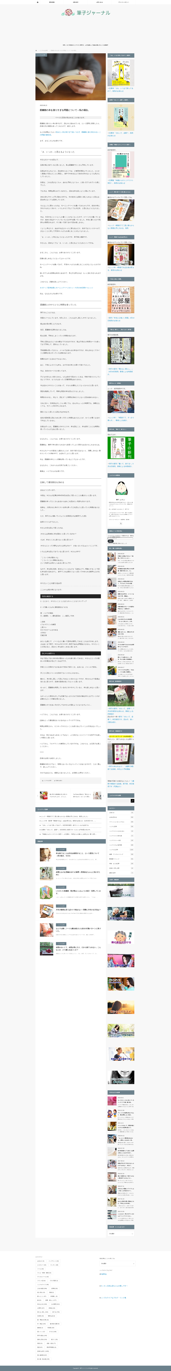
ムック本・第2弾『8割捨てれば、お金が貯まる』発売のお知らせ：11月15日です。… (68, 821)
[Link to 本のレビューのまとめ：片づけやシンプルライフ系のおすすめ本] (121, 1037)
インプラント (54, 1261)
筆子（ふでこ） (121, 499)
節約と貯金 (42, 1339)
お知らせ (121, 812)
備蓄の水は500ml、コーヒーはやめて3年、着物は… (126, 595)
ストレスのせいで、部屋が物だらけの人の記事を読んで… (126, 1126)
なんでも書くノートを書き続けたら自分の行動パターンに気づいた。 (78, 930)
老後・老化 (51, 1343)
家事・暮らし (51, 1300)
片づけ (52, 1331)
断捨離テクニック (121, 859)
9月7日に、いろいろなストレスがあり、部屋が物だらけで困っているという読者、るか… (126, 1131)
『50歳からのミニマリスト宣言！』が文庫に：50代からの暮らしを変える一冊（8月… (69, 834)
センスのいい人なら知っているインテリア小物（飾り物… (126, 1101)
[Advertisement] (85, 29)
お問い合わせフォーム (114, 516)
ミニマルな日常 (41, 55)
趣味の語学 (121, 873)
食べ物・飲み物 (43, 1359)
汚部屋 (50, 1327)
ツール (40, 1269)
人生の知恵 (42, 1288)
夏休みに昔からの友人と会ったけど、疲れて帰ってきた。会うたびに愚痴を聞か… (126, 638)
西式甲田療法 (51, 1347)
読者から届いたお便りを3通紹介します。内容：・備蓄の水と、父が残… (126, 599)
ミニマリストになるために (121, 831)
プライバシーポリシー (123, 2)
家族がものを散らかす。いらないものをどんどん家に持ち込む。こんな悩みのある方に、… (126, 1195)
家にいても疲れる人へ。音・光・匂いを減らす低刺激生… (125, 658)
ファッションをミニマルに (121, 822)
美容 (39, 1343)
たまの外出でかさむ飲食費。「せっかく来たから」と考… (125, 620)
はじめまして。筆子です (123, 509)
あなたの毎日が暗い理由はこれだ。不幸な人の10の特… (126, 1202)
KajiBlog (103, 1274)
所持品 (52, 1308)
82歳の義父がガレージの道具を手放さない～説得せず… (126, 607)
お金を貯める (121, 817)
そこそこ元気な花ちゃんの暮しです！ (114, 1286)
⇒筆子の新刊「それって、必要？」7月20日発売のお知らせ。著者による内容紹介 (121, 711)
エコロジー (41, 1265)
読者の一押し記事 (121, 868)
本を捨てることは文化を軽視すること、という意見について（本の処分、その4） (77, 854)
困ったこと (41, 1296)
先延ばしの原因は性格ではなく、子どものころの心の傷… (125, 582)
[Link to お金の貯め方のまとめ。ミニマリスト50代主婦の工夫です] (121, 920)
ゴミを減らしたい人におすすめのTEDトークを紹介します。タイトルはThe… (126, 676)
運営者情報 (52, 2)
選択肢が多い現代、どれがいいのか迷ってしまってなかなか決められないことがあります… (126, 1144)
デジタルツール (43, 1276)
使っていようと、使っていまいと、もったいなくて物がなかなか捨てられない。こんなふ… (126, 1182)
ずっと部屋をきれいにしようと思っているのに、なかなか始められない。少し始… (126, 651)
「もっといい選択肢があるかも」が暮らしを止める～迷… (125, 1139)
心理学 (40, 1308)
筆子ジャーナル (84, 1368)
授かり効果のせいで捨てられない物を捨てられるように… (126, 1177)
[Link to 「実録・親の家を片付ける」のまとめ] (121, 943)
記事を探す (75, 2)
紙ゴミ (54, 1339)
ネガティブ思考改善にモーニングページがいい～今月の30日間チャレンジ (66, 288)
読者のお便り (59, 780)
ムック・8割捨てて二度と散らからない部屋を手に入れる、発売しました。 (65, 816)
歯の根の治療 (54, 1323)
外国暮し (53, 1296)
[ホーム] (37, 2)
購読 (110, 541)
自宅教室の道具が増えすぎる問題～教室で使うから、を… (126, 569)
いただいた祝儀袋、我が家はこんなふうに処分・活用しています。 (78, 892)
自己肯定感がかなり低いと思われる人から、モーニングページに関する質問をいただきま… (126, 1157)
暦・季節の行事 (43, 1320)
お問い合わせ (99, 2)
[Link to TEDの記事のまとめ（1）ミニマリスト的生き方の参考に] (121, 1060)
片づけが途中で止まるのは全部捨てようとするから (126, 645)
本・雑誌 (41, 1323)
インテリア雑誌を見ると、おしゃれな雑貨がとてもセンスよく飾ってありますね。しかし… (126, 1106)
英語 (39, 1347)
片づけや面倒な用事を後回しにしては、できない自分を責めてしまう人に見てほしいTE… (126, 587)
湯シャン (41, 1331)
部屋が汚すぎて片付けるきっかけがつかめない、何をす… (126, 1164)
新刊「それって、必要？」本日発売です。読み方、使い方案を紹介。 (120, 719)
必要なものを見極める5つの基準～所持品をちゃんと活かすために (78, 873)
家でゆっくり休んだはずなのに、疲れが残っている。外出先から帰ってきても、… (126, 663)
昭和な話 (51, 1316)
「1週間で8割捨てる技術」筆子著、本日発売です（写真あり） (121, 783)
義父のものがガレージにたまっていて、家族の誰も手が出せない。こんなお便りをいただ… (126, 613)
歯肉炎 (40, 1327)
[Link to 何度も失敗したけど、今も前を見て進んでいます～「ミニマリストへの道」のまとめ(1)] (121, 896)
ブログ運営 (54, 1280)
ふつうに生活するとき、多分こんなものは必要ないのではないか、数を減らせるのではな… (126, 1220)
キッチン (54, 1265)
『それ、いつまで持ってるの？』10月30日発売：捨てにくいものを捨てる (65, 825)
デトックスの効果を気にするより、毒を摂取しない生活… (126, 1114)
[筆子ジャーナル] (85, 15)
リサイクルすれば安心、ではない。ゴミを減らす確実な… (126, 671)
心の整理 (55, 1304)
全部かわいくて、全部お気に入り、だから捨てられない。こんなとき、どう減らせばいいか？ (78, 948)
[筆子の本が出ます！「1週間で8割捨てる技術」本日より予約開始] (121, 764)
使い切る (41, 1292)
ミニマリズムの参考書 (121, 845)
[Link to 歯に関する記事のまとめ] (121, 1083)
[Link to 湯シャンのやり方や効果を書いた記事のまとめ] (121, 1013)
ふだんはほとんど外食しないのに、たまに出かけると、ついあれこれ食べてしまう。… (126, 625)
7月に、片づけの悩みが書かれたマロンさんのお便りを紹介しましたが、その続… (126, 562)
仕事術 (54, 1288)
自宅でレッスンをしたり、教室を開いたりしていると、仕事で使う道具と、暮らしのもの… (126, 575)
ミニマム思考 (121, 826)
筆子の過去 (42, 1335)
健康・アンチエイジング (121, 854)
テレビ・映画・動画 (44, 1272)
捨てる (56, 1312)
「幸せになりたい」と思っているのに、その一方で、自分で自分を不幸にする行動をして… (126, 1207)
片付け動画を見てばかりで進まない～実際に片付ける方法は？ (78, 910)
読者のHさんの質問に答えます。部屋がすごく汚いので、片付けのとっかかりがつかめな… (126, 1169)
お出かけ (40, 1261)
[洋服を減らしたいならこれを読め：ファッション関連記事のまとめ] (121, 967)
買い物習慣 (42, 1355)
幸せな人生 (42, 1304)
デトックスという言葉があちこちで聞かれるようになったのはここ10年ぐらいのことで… (126, 1119)
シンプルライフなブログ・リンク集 (113, 1298)
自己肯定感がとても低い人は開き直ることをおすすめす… (126, 1151)
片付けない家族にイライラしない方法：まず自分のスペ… (126, 1189)
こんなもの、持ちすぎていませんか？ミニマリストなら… (126, 1215)
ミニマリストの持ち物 (121, 835)
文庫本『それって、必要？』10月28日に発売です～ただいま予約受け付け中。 (66, 829)
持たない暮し (42, 1312)
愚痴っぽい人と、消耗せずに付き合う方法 (126, 633)
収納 (51, 1292)
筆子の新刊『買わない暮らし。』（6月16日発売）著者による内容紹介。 (120, 371)
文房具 (40, 1316)
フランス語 (41, 1280)
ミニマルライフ (43, 1284)
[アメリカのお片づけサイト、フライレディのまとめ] (121, 990)
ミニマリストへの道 (121, 840)
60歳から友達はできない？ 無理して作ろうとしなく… (125, 557)
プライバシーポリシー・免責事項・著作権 (119, 519)
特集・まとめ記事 (121, 863)
